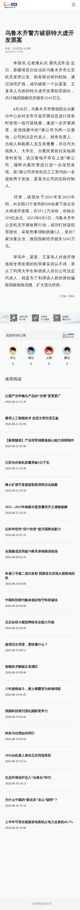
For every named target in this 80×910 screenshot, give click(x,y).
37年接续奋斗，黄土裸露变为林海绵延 (33, 689)
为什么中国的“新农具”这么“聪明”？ (31, 799)
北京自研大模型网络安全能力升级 (29, 622)
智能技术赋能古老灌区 (21, 666)
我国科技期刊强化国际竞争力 (26, 711)
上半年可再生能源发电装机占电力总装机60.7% (39, 822)
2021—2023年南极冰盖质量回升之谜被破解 (36, 507)
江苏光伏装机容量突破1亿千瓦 (27, 462)
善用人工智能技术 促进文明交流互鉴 (31, 418)
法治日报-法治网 (22, 48)
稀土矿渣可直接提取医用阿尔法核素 (31, 484)
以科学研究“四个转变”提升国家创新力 (33, 529)
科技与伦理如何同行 (20, 733)
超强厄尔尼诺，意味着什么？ (26, 644)
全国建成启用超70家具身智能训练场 (31, 551)
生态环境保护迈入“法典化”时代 (28, 777)
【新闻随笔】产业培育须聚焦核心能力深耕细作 (39, 440)
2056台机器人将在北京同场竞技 (28, 755)
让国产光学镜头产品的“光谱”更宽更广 (33, 396)
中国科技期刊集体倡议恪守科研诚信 (31, 600)
